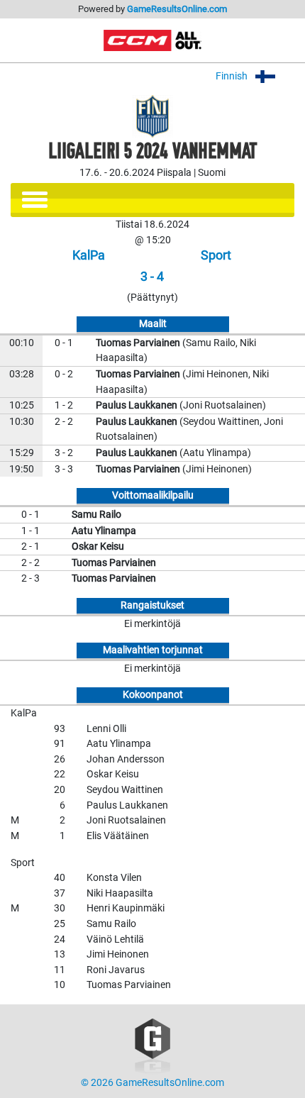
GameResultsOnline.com (177, 9)
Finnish (233, 76)
